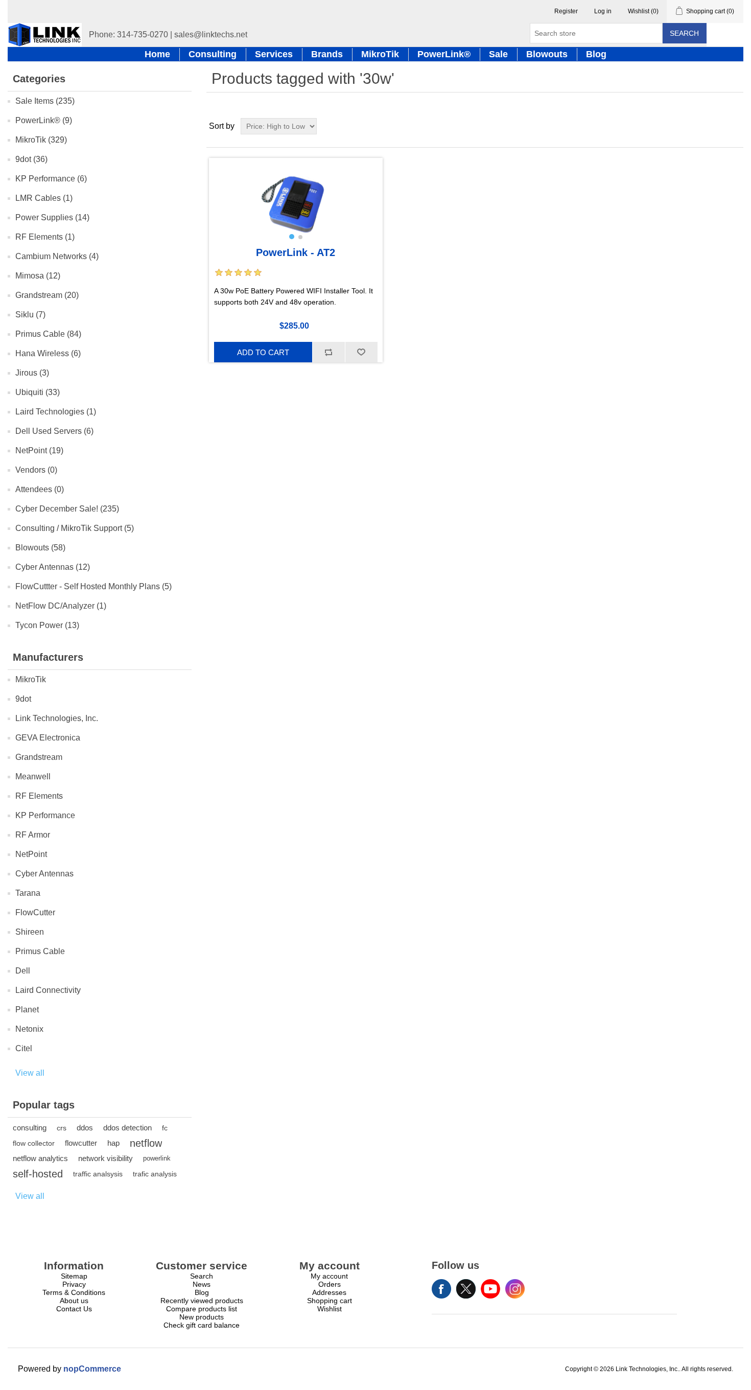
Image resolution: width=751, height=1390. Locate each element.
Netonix (29, 1029)
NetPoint (31, 854)
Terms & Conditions (73, 1292)
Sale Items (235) (45, 101)
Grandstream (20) (47, 295)
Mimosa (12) (37, 275)
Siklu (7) (30, 314)
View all (29, 1073)
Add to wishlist (361, 352)
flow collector (34, 1143)
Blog (202, 1292)
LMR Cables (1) (44, 198)
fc (165, 1128)
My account (329, 1276)
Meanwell (33, 776)
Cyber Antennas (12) (52, 567)
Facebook (441, 1289)
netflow (146, 1143)
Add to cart (263, 352)
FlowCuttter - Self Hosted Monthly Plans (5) (93, 586)
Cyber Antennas (44, 873)
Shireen (29, 932)
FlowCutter (35, 912)
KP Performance (45, 815)
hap (113, 1143)
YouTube (490, 1289)
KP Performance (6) (51, 178)
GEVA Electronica (47, 737)
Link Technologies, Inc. (56, 718)
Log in (603, 11)
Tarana (27, 893)
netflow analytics (40, 1158)
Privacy (74, 1284)
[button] (291, 236)
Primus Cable (40, 951)
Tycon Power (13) (47, 625)
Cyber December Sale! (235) (67, 508)
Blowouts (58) (40, 547)
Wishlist (329, 1309)
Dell (22, 970)
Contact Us (74, 1309)
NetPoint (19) (39, 450)
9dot (23, 698)
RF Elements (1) (45, 237)
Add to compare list (328, 352)
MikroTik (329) (41, 139)
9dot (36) (31, 159)
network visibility (105, 1158)
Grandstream (38, 757)
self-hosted (38, 1173)
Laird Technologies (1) (55, 411)
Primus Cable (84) (48, 334)
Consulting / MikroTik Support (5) (74, 528)
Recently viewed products (201, 1300)
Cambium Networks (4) (57, 256)
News (201, 1284)
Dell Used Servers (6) (54, 431)
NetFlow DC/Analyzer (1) (60, 605)
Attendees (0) (39, 489)
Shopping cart (329, 1300)
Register (566, 11)
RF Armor (32, 834)
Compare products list (201, 1309)
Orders (329, 1284)
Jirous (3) (32, 372)
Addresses (329, 1292)
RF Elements (39, 796)
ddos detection (127, 1127)
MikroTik (30, 679)
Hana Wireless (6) (48, 353)
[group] (296, 201)
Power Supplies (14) (52, 217)
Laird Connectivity (48, 990)
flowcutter (81, 1143)
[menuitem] (74, 1276)
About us (74, 1300)
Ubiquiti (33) (37, 392)
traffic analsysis (98, 1174)
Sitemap (74, 1276)
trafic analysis (155, 1174)
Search (684, 33)
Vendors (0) (36, 470)
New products (201, 1317)
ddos (85, 1127)
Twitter (466, 1289)
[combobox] (596, 33)
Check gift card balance (201, 1325)
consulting (29, 1127)
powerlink (157, 1158)
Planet (27, 1009)
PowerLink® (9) (43, 120)
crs (61, 1128)
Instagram (515, 1289)
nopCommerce (92, 1368)
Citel (23, 1048)
